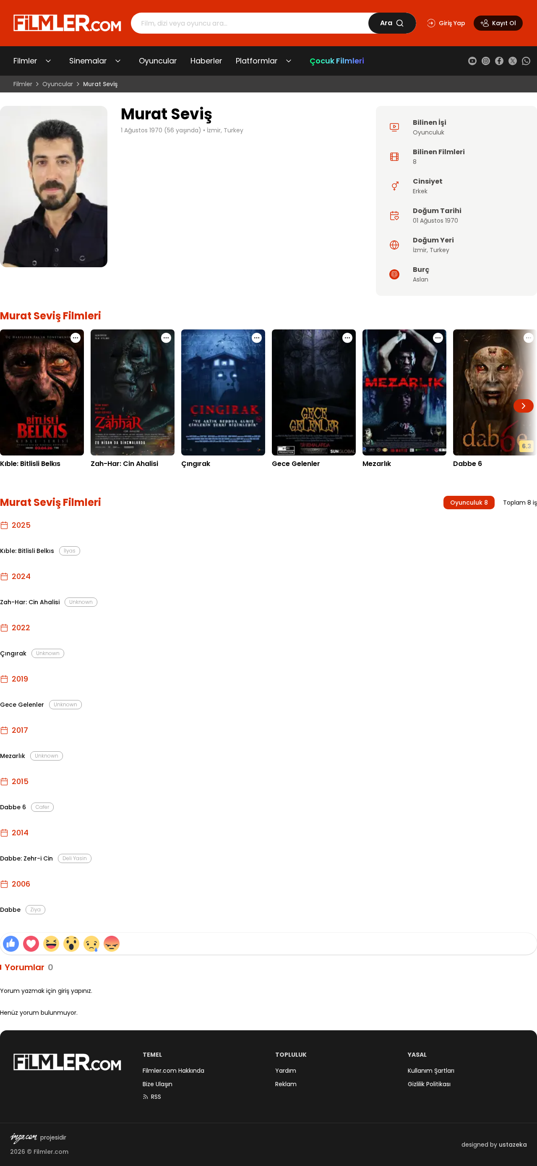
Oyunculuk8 (469, 502)
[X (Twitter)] (512, 61)
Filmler (25, 60)
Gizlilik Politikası (429, 1084)
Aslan (420, 279)
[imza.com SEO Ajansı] (23, 1138)
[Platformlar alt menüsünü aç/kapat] (288, 60)
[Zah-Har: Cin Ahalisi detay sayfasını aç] (133, 392)
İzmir (420, 250)
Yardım (285, 1070)
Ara (386, 23)
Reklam (286, 1084)
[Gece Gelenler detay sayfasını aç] (314, 392)
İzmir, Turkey (225, 130)
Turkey (439, 250)
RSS (156, 1096)
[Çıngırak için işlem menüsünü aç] (257, 338)
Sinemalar (88, 60)
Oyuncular (158, 60)
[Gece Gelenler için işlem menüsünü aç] (347, 338)
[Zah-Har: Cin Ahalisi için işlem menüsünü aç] (166, 338)
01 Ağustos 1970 (435, 221)
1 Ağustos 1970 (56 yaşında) (161, 130)
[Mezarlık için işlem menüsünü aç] (438, 338)
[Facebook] (499, 61)
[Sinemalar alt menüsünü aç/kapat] (117, 60)
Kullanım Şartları (431, 1070)
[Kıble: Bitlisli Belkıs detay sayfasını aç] (42, 392)
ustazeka (513, 1144)
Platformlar (257, 60)
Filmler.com (51, 1152)
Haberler (206, 60)
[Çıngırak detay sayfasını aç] (223, 392)
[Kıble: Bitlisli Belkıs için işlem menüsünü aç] (75, 338)
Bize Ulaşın (157, 1084)
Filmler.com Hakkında (173, 1070)
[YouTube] (472, 61)
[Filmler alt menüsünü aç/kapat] (48, 60)
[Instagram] (486, 61)
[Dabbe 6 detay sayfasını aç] (495, 392)
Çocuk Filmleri (337, 60)
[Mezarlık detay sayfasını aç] (404, 392)
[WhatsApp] (526, 61)
